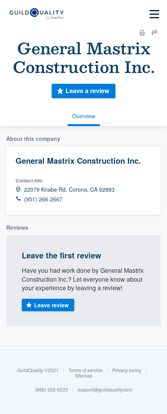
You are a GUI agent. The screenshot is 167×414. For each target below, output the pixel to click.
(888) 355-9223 (51, 389)
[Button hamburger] (154, 14)
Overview (83, 116)
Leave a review (87, 90)
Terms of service (85, 370)
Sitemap (83, 375)
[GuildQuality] (36, 14)
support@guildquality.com (105, 389)
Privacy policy (126, 370)
